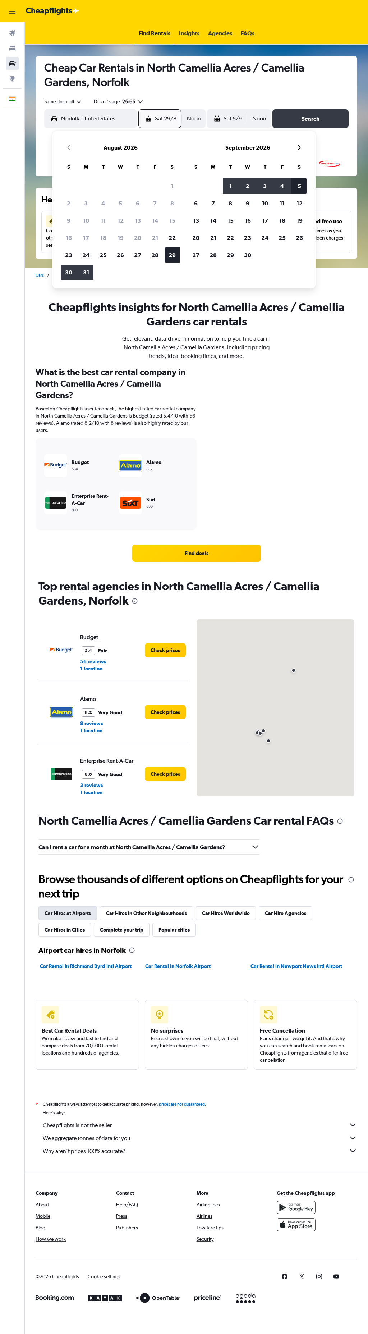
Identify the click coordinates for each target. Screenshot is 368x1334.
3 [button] (86, 203)
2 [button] (68, 203)
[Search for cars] (12, 63)
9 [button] (68, 220)
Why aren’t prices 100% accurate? (84, 1151)
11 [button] (103, 220)
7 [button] (155, 203)
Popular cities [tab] (174, 930)
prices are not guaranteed (182, 1104)
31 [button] (86, 272)
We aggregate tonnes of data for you (86, 1138)
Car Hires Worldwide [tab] (226, 913)
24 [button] (85, 255)
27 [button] (137, 255)
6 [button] (137, 203)
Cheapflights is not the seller (77, 1125)
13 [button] (138, 220)
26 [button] (120, 255)
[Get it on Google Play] (296, 1207)
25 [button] (103, 255)
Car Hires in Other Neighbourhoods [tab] (146, 913)
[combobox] (63, 101)
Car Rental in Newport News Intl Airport (296, 966)
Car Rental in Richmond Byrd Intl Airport (86, 966)
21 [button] (155, 238)
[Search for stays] (12, 48)
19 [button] (121, 238)
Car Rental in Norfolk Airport (178, 966)
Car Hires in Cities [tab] (65, 930)
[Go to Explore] (12, 78)
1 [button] (172, 186)
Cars (40, 275)
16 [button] (69, 238)
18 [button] (103, 238)
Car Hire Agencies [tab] (285, 913)
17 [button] (86, 238)
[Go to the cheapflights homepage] (52, 11)
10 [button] (86, 220)
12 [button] (121, 220)
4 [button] (103, 203)
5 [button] (120, 203)
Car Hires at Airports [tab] (68, 913)
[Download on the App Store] (296, 1224)
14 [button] (155, 220)
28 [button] (154, 255)
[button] (12, 11)
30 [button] (68, 272)
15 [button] (172, 220)
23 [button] (68, 255)
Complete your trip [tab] (121, 930)
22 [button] (172, 238)
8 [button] (172, 203)
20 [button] (137, 238)
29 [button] (172, 255)
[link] (196, 553)
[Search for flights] (12, 33)
